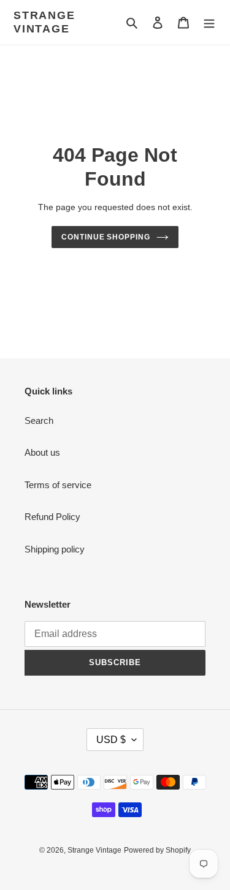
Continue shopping (106, 237)
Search (39, 420)
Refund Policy (52, 516)
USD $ (111, 739)
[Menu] (209, 22)
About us (42, 452)
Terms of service (58, 485)
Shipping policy (55, 549)
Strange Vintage (44, 22)
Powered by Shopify (157, 850)
